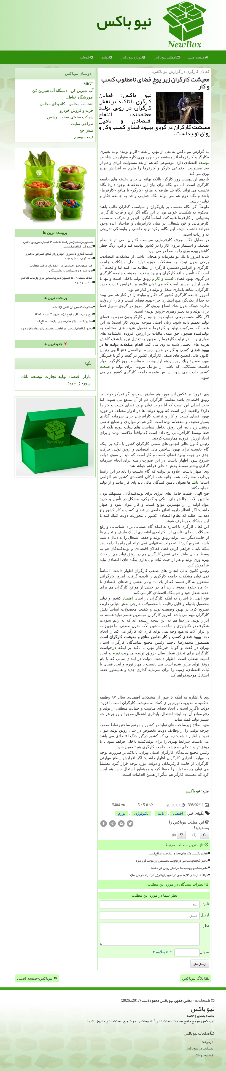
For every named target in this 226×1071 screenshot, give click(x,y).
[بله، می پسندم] (204, 835)
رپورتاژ (84, 382)
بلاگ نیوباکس (193, 978)
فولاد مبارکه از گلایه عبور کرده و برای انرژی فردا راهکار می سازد (168, 875)
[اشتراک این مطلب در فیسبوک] (103, 823)
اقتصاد (128, 598)
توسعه (203, 163)
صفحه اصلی (196, 57)
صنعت (105, 366)
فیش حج (86, 130)
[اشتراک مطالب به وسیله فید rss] (121, 823)
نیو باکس (124, 21)
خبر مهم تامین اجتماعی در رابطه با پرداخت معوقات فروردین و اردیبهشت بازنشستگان (61, 267)
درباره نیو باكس (131, 57)
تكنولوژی (141, 813)
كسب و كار (164, 278)
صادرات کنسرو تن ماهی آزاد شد (72, 307)
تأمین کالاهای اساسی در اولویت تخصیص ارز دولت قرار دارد (172, 860)
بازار (86, 376)
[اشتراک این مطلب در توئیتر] (130, 823)
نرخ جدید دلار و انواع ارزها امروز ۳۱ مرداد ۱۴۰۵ (64, 314)
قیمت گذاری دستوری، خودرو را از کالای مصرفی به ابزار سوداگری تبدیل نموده (59, 256)
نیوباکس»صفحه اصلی (35, 978)
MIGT (88, 84)
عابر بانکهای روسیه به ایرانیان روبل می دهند (179, 868)
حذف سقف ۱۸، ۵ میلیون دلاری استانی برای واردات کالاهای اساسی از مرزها (56, 280)
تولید (105, 57)
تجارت (49, 376)
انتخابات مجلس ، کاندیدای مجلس (66, 104)
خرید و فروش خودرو (76, 110)
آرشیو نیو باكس (202, 1055)
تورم (116, 653)
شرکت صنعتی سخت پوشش (70, 117)
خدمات (85, 57)
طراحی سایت (82, 124)
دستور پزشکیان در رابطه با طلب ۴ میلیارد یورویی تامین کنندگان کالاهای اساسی (58, 244)
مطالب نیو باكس (165, 57)
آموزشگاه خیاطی (79, 97)
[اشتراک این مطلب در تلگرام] (112, 823)
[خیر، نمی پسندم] (181, 835)
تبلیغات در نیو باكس (199, 1048)
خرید (72, 382)
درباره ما (207, 1042)
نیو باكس (193, 791)
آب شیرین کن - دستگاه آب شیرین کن (62, 91)
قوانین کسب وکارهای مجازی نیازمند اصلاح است (178, 853)
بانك (195, 482)
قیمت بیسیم (83, 137)
